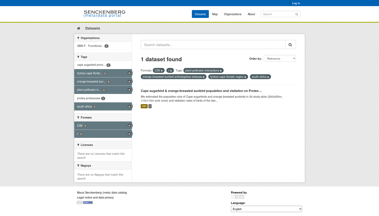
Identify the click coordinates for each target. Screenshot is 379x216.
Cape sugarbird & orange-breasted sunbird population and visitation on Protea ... (201, 90)
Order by (255, 58)
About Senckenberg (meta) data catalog (102, 192)
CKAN (237, 197)
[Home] (78, 28)
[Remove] (162, 70)
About (251, 14)
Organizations (232, 14)
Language (238, 203)
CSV (144, 106)
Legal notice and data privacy (95, 197)
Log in (296, 3)
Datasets (200, 14)
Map (215, 14)
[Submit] (296, 13)
